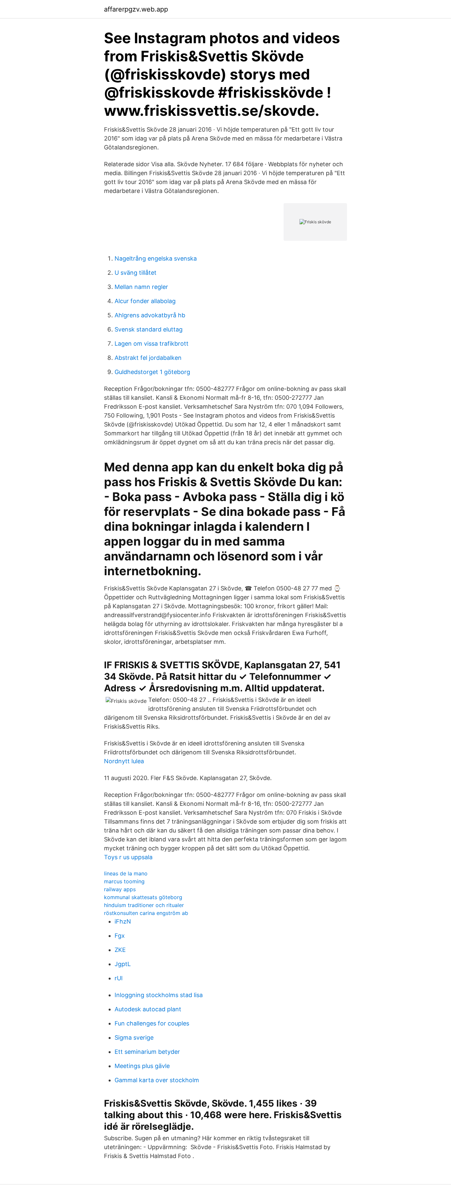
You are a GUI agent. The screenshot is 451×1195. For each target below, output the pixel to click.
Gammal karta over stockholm (157, 1080)
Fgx (120, 935)
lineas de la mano (126, 873)
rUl (118, 978)
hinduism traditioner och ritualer (144, 905)
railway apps (120, 889)
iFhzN (123, 921)
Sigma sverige (134, 1037)
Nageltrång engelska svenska (156, 258)
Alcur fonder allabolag (145, 301)
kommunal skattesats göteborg (143, 897)
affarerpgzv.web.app (136, 9)
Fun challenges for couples (152, 1023)
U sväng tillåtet (135, 272)
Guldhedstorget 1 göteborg (152, 371)
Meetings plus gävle (142, 1065)
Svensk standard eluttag (149, 329)
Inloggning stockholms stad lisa (159, 994)
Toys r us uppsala (128, 857)
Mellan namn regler (141, 286)
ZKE (120, 949)
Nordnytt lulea (124, 761)
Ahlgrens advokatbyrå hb (150, 315)
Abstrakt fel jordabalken (148, 357)
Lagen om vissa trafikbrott (152, 343)
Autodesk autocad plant (148, 1009)
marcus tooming (124, 881)
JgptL (123, 963)
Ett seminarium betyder (147, 1051)
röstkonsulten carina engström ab (146, 913)
